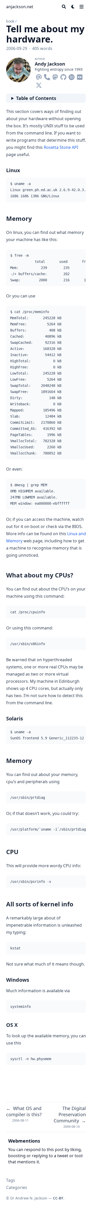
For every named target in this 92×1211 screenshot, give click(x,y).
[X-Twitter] (39, 84)
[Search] (64, 7)
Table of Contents (36, 98)
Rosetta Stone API (61, 147)
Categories (16, 1187)
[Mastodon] (55, 76)
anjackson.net (19, 6)
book (10, 21)
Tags (10, 1180)
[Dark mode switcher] (73, 7)
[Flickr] (80, 76)
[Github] (63, 76)
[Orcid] (71, 76)
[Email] (39, 76)
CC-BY (58, 1198)
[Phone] (47, 76)
